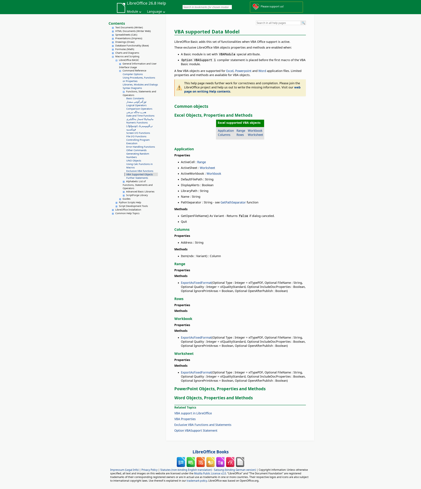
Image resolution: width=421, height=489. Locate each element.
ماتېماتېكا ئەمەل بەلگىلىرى (139, 119)
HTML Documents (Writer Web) (133, 31)
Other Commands (136, 150)
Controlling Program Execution (138, 141)
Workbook (255, 130)
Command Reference (134, 70)
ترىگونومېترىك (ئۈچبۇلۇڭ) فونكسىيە (139, 127)
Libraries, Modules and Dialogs (140, 84)
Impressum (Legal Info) (124, 470)
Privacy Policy (149, 470)
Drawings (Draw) (125, 41)
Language (154, 11)
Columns (224, 134)
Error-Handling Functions (140, 146)
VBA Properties (185, 419)
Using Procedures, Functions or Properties (139, 79)
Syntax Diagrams (132, 88)
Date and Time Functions (140, 115)
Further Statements (137, 177)
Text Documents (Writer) (129, 27)
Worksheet (255, 134)
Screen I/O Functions (138, 132)
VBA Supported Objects (139, 174)
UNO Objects (133, 160)
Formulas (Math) (124, 49)
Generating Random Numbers (137, 155)
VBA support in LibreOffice (193, 413)
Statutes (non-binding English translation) (186, 470)
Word (262, 71)
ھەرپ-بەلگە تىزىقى (136, 112)
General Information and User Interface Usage (138, 65)
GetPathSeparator (233, 202)
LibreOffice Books (211, 451)
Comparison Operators (139, 108)
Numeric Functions (137, 122)
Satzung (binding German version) (235, 470)
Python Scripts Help (130, 202)
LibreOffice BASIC (129, 60)
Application (226, 130)
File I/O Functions (136, 136)
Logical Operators (136, 105)
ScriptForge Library (137, 195)
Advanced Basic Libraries (140, 191)
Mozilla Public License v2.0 (210, 473)
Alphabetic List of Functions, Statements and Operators (138, 185)
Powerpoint (243, 71)
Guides (126, 198)
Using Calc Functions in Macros (139, 165)
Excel (230, 71)
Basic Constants (135, 98)
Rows (240, 134)
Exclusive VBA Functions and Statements (202, 425)
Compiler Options (133, 74)
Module (132, 11)
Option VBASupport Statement (195, 430)
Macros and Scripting (127, 56)
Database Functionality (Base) (132, 45)
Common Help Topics (127, 213)
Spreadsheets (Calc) (126, 34)
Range (240, 130)
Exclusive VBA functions (139, 170)
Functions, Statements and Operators (139, 93)
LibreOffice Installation (128, 209)
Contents (117, 23)
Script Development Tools (133, 206)
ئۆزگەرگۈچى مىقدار (136, 101)
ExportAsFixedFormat (196, 282)
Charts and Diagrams (127, 52)
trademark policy (197, 480)
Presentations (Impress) (128, 38)
